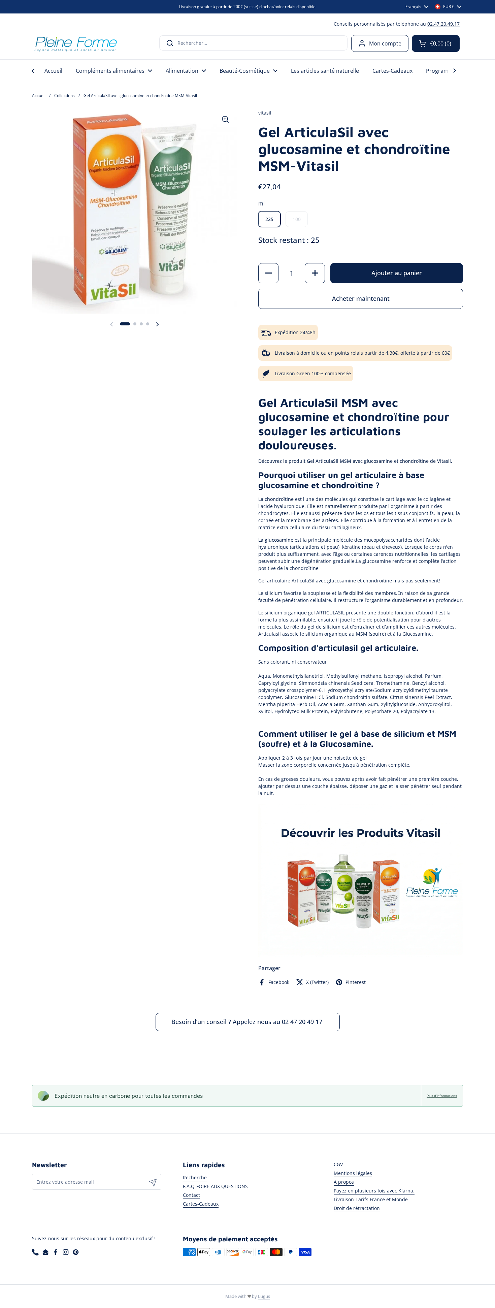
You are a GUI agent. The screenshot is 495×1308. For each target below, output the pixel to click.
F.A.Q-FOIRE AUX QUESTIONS (215, 1186)
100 (297, 219)
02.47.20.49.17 (443, 24)
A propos (344, 1182)
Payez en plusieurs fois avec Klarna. (374, 1190)
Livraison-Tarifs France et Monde (371, 1199)
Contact (191, 1195)
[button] (436, 43)
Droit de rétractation (357, 1208)
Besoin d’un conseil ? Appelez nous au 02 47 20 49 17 (247, 1022)
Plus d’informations (442, 1096)
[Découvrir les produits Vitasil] (360, 955)
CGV (338, 1164)
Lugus (264, 1296)
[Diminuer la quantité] (268, 273)
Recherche (195, 1177)
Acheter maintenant (361, 298)
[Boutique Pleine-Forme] (75, 43)
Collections (64, 95)
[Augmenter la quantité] (315, 273)
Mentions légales (353, 1173)
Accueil (38, 95)
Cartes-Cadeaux (201, 1204)
